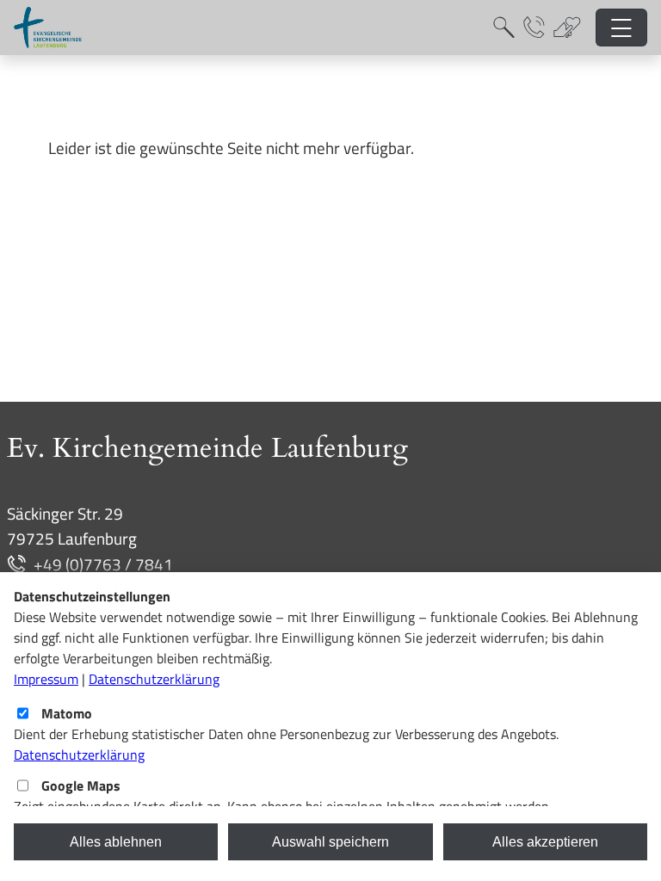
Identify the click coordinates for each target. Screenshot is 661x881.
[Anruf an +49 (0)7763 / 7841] (20, 563)
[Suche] (504, 27)
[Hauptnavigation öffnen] (622, 28)
